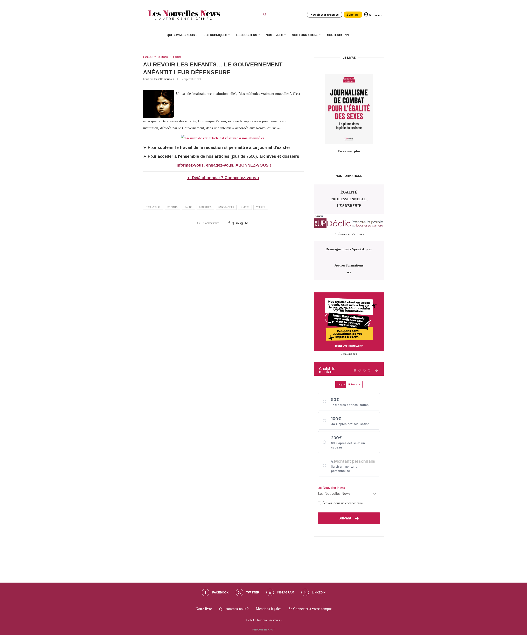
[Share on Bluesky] (246, 223)
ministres (205, 207)
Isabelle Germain (164, 79)
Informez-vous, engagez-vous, (205, 165)
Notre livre (204, 609)
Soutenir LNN (338, 35)
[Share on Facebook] (229, 223)
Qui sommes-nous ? (182, 35)
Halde (188, 207)
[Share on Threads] (241, 223)
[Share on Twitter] (233, 223)
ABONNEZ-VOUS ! (253, 165)
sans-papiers (226, 207)
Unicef (245, 207)
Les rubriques (215, 35)
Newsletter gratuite (324, 14)
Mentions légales (268, 609)
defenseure (153, 207)
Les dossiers (246, 35)
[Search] (265, 15)
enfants (172, 207)
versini (260, 207)
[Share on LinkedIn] (237, 223)
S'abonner (353, 14)
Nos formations (305, 35)
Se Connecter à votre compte (310, 609)
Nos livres (274, 35)
